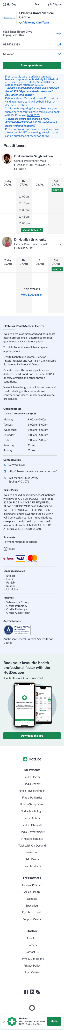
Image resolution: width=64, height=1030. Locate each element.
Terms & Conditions (32, 958)
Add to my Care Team (36, 22)
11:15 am (24, 203)
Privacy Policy (32, 965)
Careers (32, 945)
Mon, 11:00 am (30, 294)
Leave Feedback (32, 866)
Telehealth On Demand (32, 845)
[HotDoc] (9, 4)
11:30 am (24, 210)
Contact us (32, 952)
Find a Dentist (32, 784)
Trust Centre (32, 972)
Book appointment (32, 65)
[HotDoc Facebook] (26, 992)
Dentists (32, 898)
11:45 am (24, 216)
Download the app (32, 735)
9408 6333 (33, 115)
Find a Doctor (32, 777)
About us (32, 938)
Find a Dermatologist (32, 832)
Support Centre (32, 919)
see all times (31, 230)
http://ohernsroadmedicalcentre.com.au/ (33, 471)
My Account (32, 852)
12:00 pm (24, 223)
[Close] (4, 1021)
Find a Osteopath (32, 825)
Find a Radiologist (32, 838)
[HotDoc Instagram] (38, 992)
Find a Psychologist (32, 811)
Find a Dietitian (32, 818)
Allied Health (32, 892)
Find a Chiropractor (32, 804)
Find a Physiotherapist (32, 790)
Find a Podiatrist (32, 797)
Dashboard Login (32, 912)
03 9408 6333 (17, 464)
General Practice (32, 885)
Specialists (32, 905)
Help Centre (32, 859)
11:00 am (24, 196)
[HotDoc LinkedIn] (32, 992)
